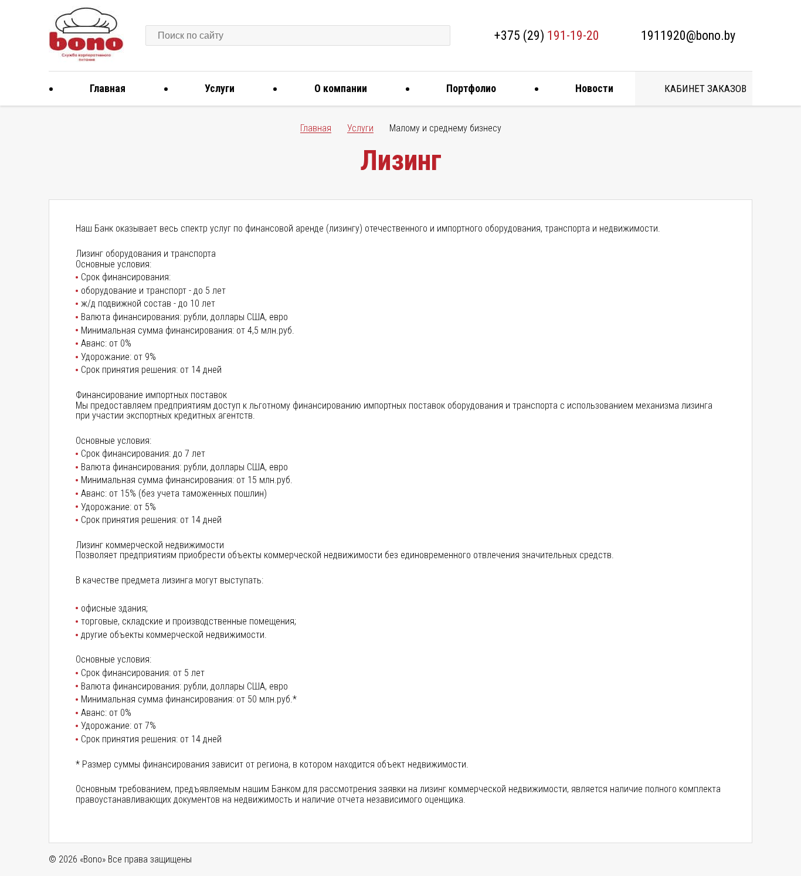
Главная (107, 88)
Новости (594, 88)
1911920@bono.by (688, 35)
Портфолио (471, 88)
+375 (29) (546, 35)
